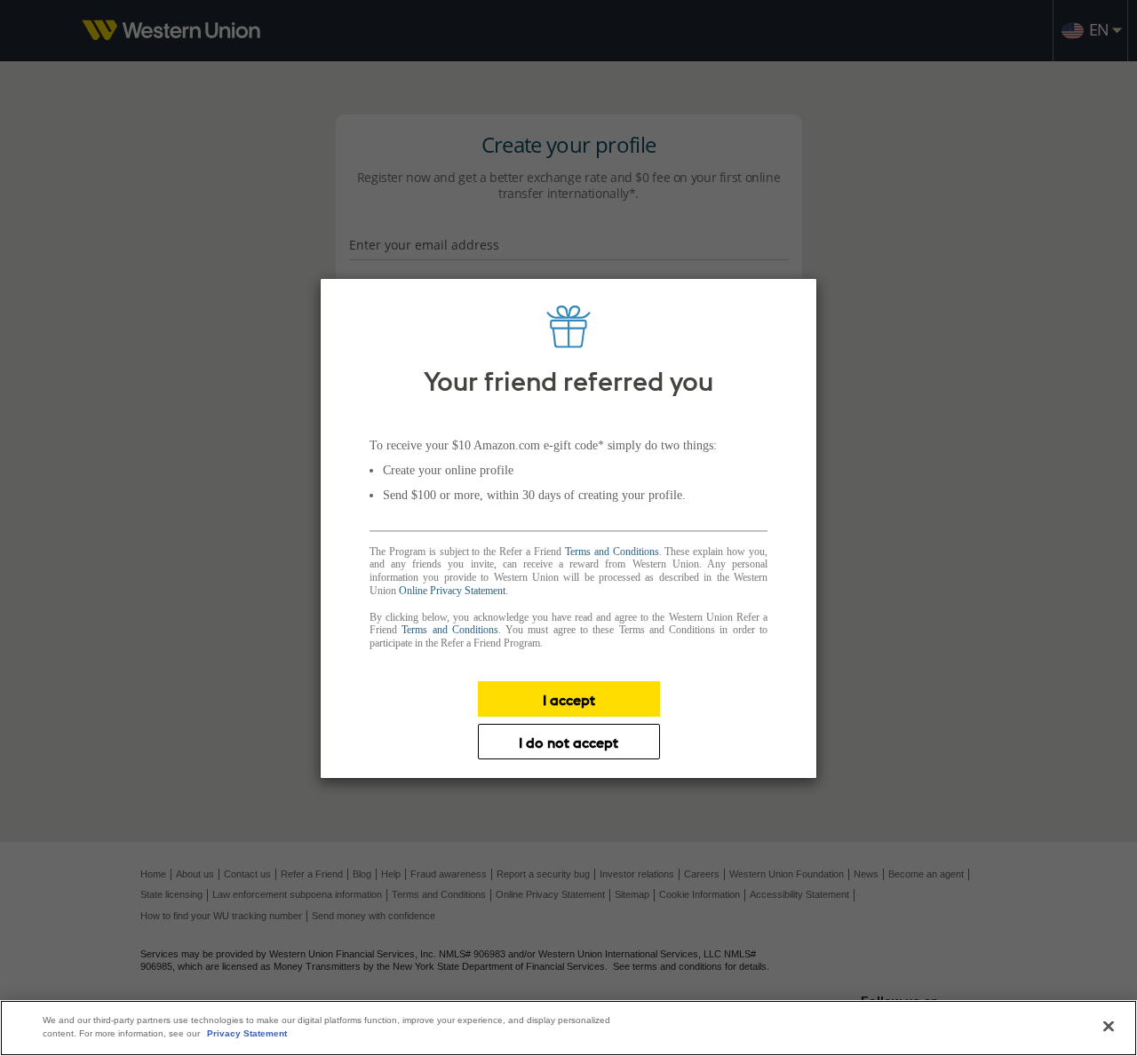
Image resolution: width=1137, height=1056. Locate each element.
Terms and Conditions (612, 551)
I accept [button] (569, 700)
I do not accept (568, 742)
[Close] (1108, 1026)
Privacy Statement (247, 1033)
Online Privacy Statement (452, 590)
